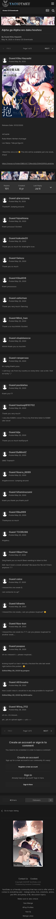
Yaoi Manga (28, 903)
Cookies (34, 879)
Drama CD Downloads (24, 39)
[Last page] (52, 49)
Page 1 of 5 (27, 48)
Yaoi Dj (28, 912)
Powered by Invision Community (28, 884)
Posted (17, 61)
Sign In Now (28, 784)
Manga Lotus (28, 916)
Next (47, 48)
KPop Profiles (28, 907)
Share (14, 800)
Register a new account (28, 767)
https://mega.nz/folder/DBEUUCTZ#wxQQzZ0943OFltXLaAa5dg (28, 163)
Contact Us (23, 879)
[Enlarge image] (28, 91)
